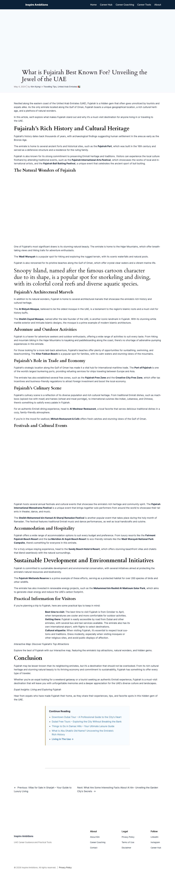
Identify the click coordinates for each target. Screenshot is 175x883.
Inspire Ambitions (36, 4)
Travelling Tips (50, 86)
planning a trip (31, 605)
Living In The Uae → (63, 739)
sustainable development (54, 568)
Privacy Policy (65, 867)
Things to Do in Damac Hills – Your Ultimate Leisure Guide (83, 726)
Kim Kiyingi (36, 86)
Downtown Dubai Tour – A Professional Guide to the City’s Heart (86, 717)
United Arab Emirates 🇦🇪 (69, 86)
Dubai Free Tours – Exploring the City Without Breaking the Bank (87, 721)
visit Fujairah (91, 612)
